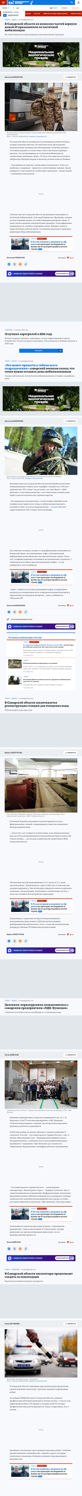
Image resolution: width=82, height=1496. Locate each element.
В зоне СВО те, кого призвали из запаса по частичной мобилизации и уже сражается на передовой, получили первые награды (48, 667)
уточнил (54, 507)
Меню (3, 2)
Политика (26, 642)
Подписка (75, 8)
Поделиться (71, 77)
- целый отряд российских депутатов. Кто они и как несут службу (48, 646)
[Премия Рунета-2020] (31, 2)
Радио (55, 8)
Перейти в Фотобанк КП (38, 136)
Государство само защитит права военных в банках (43, 685)
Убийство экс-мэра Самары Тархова (55, 13)
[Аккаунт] (78, 2)
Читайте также (8, 329)
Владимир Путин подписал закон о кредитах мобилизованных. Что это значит (47, 681)
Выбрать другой (13, 15)
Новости (37, 13)
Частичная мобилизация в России (21, 619)
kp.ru (72, 258)
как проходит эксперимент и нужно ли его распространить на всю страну (49, 245)
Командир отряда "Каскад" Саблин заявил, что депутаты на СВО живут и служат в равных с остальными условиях (48, 651)
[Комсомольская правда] (18, 2)
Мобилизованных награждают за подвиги (40, 663)
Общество (14, 19)
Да (5, 15)
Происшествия (15, 1269)
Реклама (64, 8)
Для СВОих (27, 13)
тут (59, 562)
